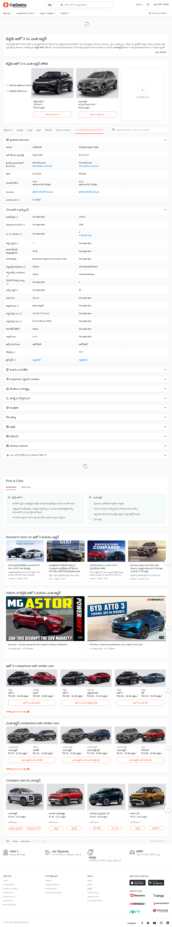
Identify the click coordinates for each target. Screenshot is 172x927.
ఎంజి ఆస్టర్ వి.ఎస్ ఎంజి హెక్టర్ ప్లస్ (86, 760)
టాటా (143, 747)
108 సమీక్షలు (45, 184)
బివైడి (143, 690)
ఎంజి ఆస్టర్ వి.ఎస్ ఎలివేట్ (31, 760)
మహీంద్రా (90, 690)
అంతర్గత (20, 130)
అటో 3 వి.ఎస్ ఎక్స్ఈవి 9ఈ (86, 703)
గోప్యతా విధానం (8, 893)
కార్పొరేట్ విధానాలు (9, 897)
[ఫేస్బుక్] (142, 923)
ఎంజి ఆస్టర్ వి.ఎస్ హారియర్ (140, 760)
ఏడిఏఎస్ (48, 130)
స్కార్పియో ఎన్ (33, 828)
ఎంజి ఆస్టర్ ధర (119, 47)
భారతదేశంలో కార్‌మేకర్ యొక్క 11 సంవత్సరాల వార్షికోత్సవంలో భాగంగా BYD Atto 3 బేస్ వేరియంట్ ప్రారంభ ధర (64, 568)
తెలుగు (138, 4)
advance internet (63, 130)
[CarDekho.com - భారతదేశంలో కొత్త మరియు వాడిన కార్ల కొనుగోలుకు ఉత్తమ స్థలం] (14, 5)
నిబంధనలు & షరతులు (10, 889)
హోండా (35, 747)
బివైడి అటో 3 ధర (41, 47)
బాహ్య (29, 130)
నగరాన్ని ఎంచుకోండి (159, 13)
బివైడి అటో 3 (38, 101)
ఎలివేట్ (36, 750)
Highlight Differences (18, 91)
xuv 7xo (115, 828)
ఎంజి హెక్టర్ (12, 813)
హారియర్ (145, 750)
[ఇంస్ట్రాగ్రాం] (161, 923)
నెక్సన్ (56, 828)
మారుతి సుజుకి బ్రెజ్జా (57, 813)
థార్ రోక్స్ (97, 828)
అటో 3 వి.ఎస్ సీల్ (140, 703)
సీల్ (142, 693)
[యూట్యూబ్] (154, 923)
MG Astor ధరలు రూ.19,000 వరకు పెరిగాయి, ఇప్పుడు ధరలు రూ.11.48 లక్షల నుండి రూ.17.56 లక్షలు (146, 568)
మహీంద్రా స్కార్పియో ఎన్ (99, 813)
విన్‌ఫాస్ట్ (36, 690)
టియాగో (155, 828)
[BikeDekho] (137, 895)
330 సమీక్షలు (92, 184)
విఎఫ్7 (35, 693)
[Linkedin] (167, 923)
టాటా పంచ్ (134, 813)
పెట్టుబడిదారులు (8, 900)
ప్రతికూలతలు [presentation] (26, 487)
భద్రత (38, 130)
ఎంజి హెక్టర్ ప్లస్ (93, 750)
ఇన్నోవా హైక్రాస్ (15, 828)
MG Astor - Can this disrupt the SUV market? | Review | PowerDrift (37, 644)
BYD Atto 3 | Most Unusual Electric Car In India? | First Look (116, 644)
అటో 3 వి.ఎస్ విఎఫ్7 (31, 703)
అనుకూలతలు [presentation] (11, 487)
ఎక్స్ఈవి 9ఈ (92, 693)
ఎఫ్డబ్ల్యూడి (37, 360)
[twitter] (148, 923)
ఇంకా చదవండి (160, 52)
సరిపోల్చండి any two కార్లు (16, 712)
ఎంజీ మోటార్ (92, 747)
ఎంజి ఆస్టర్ (82, 101)
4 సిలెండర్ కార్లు (85, 235)
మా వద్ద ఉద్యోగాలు (9, 884)
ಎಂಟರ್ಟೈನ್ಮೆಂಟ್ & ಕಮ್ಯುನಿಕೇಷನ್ (89, 130)
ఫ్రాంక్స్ (74, 828)
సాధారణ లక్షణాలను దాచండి (20, 85)
